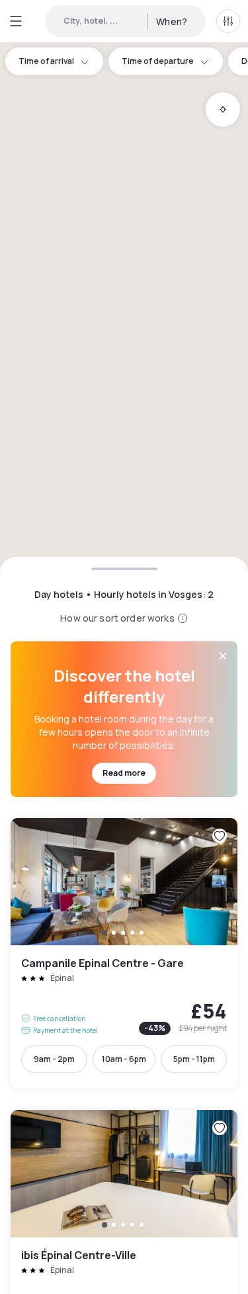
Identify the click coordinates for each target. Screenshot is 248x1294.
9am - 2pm (54, 1059)
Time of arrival (46, 61)
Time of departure (158, 61)
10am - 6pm (124, 1059)
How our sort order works (117, 618)
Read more (124, 773)
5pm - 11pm (194, 1059)
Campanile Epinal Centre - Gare (124, 953)
